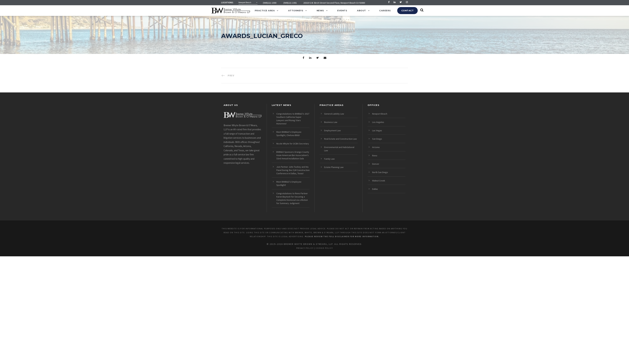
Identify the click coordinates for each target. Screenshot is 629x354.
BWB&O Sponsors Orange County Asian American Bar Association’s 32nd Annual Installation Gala (292, 155)
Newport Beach (379, 113)
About (361, 10)
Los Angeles (378, 122)
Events (342, 10)
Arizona (376, 147)
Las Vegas (377, 130)
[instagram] (407, 2)
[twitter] (401, 2)
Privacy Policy (305, 248)
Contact (407, 10)
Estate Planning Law (333, 167)
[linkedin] (395, 2)
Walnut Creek (378, 180)
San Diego (377, 138)
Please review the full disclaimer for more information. (342, 236)
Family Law (329, 158)
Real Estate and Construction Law (340, 138)
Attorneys (295, 10)
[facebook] (389, 2)
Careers (385, 10)
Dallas (375, 188)
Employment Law (332, 130)
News (320, 10)
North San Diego (380, 172)
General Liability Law (334, 113)
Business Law (330, 122)
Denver (375, 163)
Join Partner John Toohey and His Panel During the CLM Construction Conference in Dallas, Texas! (293, 170)
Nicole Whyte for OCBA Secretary (292, 143)
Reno (374, 155)
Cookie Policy (324, 248)
